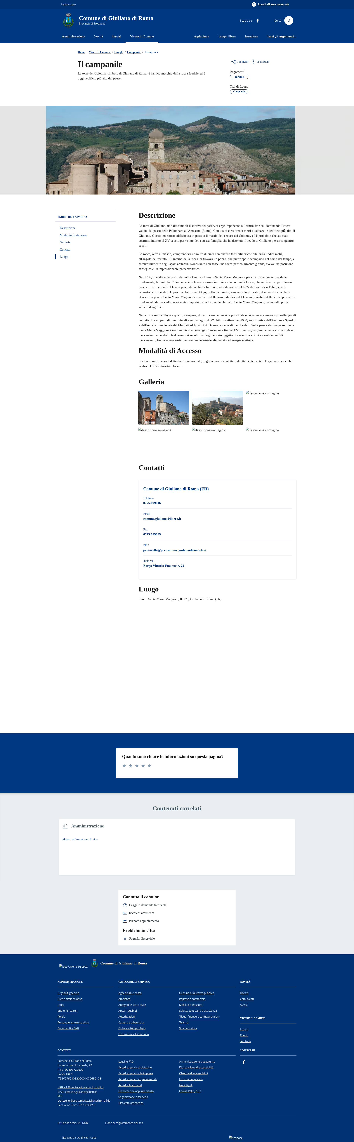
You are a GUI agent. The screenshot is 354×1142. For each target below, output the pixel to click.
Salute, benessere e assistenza (198, 1010)
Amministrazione (73, 36)
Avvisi (243, 1004)
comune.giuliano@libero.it (81, 1091)
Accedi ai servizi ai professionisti (137, 1079)
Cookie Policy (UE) (190, 1091)
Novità (98, 36)
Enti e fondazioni (68, 1010)
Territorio (245, 1041)
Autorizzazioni (126, 1016)
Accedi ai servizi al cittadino (135, 1067)
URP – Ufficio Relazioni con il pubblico (80, 1087)
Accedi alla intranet (130, 1085)
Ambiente (124, 999)
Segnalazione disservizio (133, 1097)
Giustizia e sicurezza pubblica (196, 993)
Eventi (244, 1035)
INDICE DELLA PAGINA (72, 217)
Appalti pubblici (127, 1010)
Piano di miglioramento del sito (124, 1123)
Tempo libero (227, 36)
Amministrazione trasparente (197, 1061)
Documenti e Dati (68, 1028)
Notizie (244, 993)
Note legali (185, 1085)
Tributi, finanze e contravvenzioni (199, 1016)
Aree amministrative (70, 999)
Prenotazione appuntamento (136, 1091)
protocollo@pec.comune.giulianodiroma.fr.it (84, 1100)
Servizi (116, 36)
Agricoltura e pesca (130, 993)
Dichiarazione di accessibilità (196, 1067)
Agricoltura (201, 36)
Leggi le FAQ (126, 1061)
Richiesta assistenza (130, 1103)
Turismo (183, 1022)
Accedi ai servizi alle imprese (135, 1073)
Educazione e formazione (133, 1034)
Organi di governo (68, 993)
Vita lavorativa (188, 1028)
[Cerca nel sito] (288, 20)
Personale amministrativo (73, 1022)
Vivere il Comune (142, 36)
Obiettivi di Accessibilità (193, 1073)
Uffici (61, 1004)
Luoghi (244, 1029)
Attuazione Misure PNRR (73, 1123)
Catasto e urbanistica (131, 1022)
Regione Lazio (68, 4)
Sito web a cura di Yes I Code (79, 1137)
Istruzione (251, 36)
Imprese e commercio (192, 999)
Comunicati (247, 999)
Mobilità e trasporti (190, 1004)
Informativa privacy (191, 1079)
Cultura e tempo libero (131, 1028)
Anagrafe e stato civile (132, 1004)
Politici (61, 1016)
